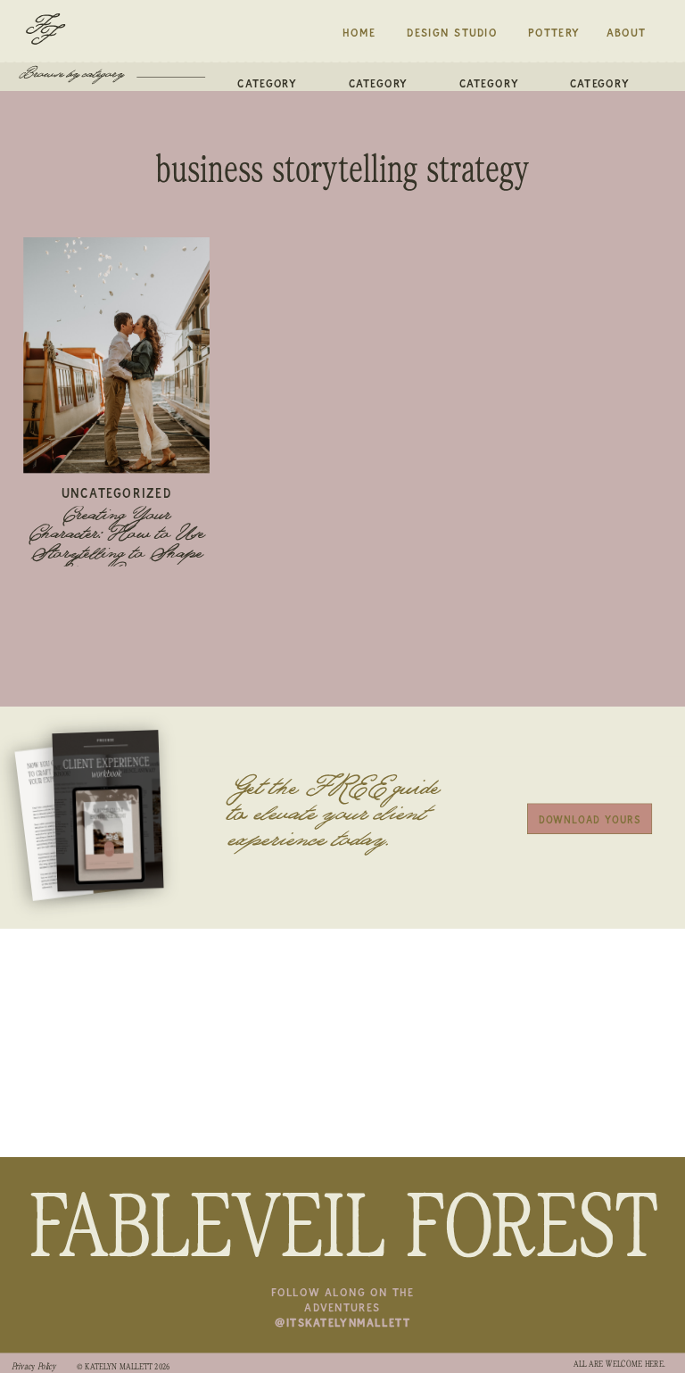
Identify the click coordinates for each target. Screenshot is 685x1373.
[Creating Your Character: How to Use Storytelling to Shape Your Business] (116, 355)
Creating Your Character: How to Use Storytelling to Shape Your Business (117, 545)
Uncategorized (117, 492)
